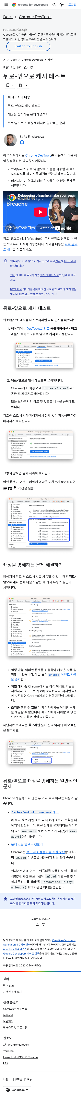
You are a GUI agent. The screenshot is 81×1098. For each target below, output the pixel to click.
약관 (5, 1079)
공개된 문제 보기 (12, 992)
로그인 (72, 4)
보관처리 (8, 1021)
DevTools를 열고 (38, 329)
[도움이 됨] (26, 68)
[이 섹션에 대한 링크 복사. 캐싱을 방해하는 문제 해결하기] (67, 565)
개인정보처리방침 (22, 1079)
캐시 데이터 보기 (49, 275)
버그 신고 (8, 985)
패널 (50, 59)
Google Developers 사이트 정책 (21, 953)
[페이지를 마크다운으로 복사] (20, 85)
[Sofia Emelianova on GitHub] (22, 143)
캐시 (58, 261)
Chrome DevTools (35, 16)
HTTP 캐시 (70, 261)
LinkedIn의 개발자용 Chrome (20, 1057)
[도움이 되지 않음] (32, 68)
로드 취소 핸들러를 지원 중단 (45, 852)
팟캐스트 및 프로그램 (15, 1027)
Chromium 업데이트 (15, 1009)
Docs (8, 16)
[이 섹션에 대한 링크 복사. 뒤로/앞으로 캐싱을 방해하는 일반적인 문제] (16, 787)
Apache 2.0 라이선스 (15, 949)
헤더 (35, 812)
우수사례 (8, 1015)
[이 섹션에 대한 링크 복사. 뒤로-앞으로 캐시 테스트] (55, 309)
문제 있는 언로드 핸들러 (27, 844)
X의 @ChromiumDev (16, 1044)
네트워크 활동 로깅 (30, 294)
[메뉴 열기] (6, 4)
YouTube (8, 1051)
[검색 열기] (54, 4)
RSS (5, 1063)
